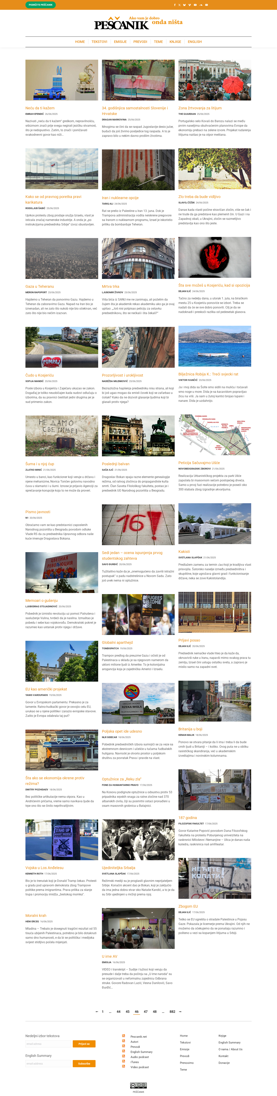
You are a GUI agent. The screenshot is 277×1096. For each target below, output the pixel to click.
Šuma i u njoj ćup (39, 464)
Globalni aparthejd (117, 642)
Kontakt (223, 1056)
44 (118, 1012)
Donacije (224, 1063)
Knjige (222, 1035)
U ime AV (109, 956)
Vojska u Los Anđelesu (44, 867)
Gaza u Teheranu (39, 286)
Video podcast (140, 1067)
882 (172, 1012)
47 (146, 1012)
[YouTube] (195, 4)
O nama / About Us (231, 1049)
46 (136, 1012)
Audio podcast (140, 1057)
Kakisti (184, 551)
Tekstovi (185, 1042)
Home (184, 1035)
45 (127, 1012)
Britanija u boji (190, 729)
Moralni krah (35, 915)
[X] (179, 5)
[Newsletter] (206, 4)
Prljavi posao (189, 640)
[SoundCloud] (200, 4)
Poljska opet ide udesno (122, 731)
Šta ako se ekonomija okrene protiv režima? (54, 781)
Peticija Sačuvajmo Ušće (199, 462)
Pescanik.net (139, 1036)
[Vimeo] (189, 4)
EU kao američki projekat (46, 689)
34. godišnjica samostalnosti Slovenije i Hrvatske (135, 111)
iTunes (135, 1062)
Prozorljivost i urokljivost (122, 375)
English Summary (38, 1056)
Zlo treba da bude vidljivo (199, 196)
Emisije (184, 1049)
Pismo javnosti (37, 512)
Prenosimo (187, 1063)
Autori (134, 1041)
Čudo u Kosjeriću (39, 375)
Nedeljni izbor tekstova (42, 1036)
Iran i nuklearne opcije (120, 198)
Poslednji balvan (115, 464)
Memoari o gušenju (41, 600)
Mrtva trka (110, 286)
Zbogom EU (188, 906)
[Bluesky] (184, 5)
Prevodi (135, 1047)
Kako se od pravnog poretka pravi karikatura (53, 199)
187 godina (187, 817)
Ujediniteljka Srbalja (118, 867)
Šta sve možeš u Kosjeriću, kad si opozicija (214, 285)
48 (155, 1012)
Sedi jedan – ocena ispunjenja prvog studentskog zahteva (132, 555)
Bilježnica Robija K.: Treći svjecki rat (208, 374)
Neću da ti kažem (40, 108)
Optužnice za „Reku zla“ (121, 779)
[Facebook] (174, 4)
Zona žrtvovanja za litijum (200, 108)
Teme (183, 1069)
